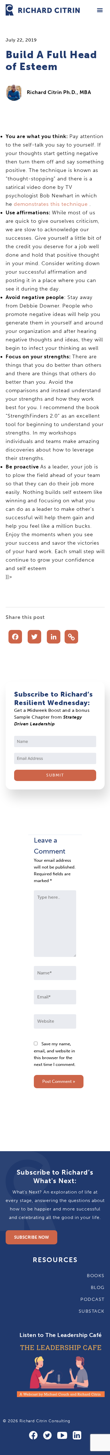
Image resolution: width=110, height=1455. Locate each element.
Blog (98, 1287)
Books (96, 1275)
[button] (100, 9)
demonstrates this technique (50, 204)
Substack (92, 1311)
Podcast (92, 1299)
